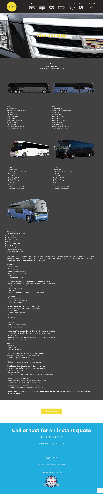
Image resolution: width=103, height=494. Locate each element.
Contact (61, 4)
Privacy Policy (45, 472)
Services (42, 4)
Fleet (52, 4)
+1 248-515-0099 (91, 4)
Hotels (81, 4)
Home (33, 4)
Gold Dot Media (55, 468)
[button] (9, 88)
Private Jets (71, 4)
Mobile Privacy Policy (56, 472)
